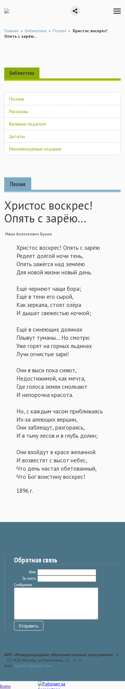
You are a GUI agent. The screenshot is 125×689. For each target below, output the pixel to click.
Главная (11, 30)
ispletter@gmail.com (33, 665)
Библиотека (35, 30)
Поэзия (59, 30)
